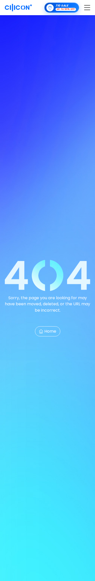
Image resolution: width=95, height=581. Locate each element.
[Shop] (61, 8)
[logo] (18, 7)
